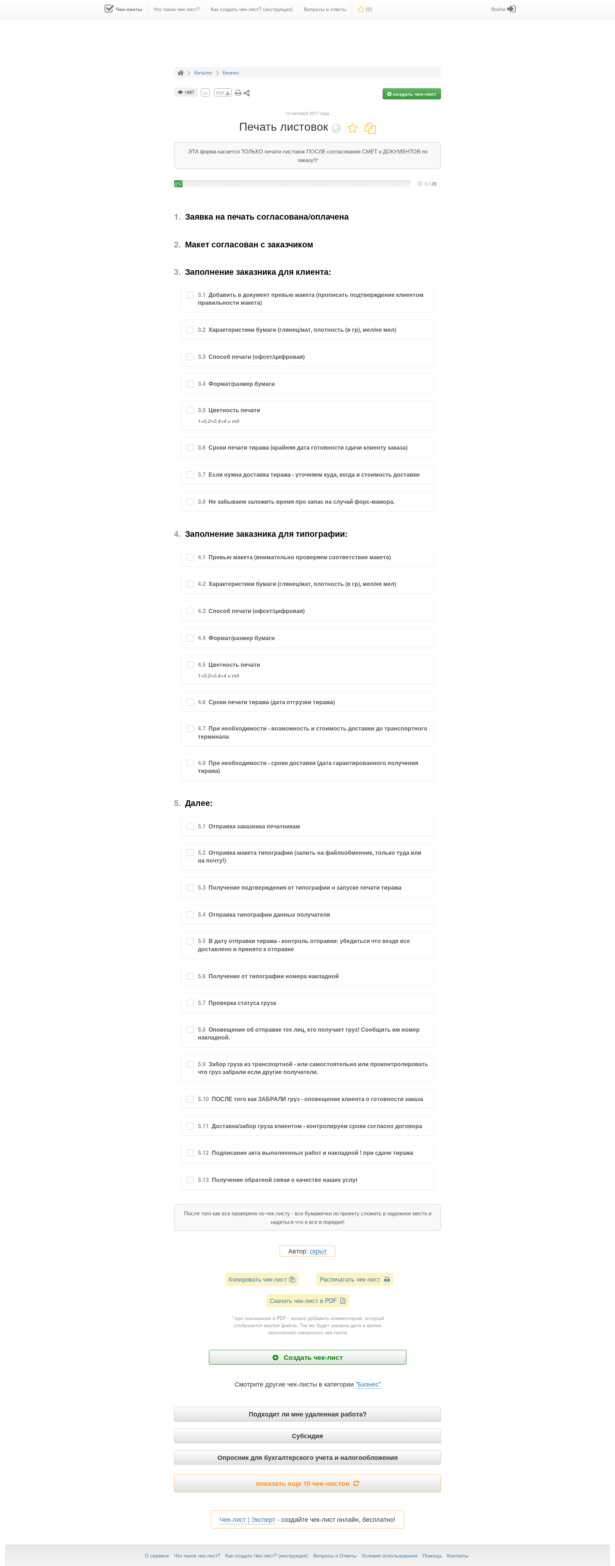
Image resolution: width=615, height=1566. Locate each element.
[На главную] (181, 71)
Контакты (457, 1555)
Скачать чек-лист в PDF (305, 1300)
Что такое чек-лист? (197, 1555)
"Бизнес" (368, 1383)
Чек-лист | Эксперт (247, 1519)
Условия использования (389, 1555)
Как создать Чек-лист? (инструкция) (266, 1555)
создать (413, 93)
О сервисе (157, 1555)
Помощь (432, 1555)
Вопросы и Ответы (335, 1555)
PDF (221, 93)
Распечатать (352, 1278)
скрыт (318, 1251)
